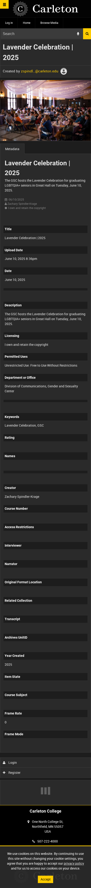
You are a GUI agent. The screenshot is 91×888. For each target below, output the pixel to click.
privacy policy (74, 863)
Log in (9, 23)
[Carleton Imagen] (45, 8)
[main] (45, 422)
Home (26, 23)
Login (12, 762)
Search (87, 33)
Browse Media (49, 23)
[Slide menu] (4, 4)
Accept (46, 879)
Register (14, 772)
